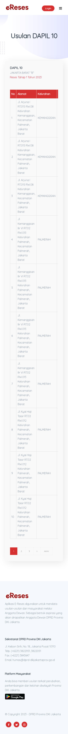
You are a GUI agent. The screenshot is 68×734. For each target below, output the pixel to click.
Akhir (46, 551)
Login (48, 8)
